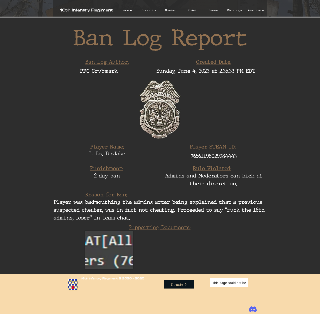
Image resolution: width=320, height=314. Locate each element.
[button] (149, 10)
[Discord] (253, 309)
